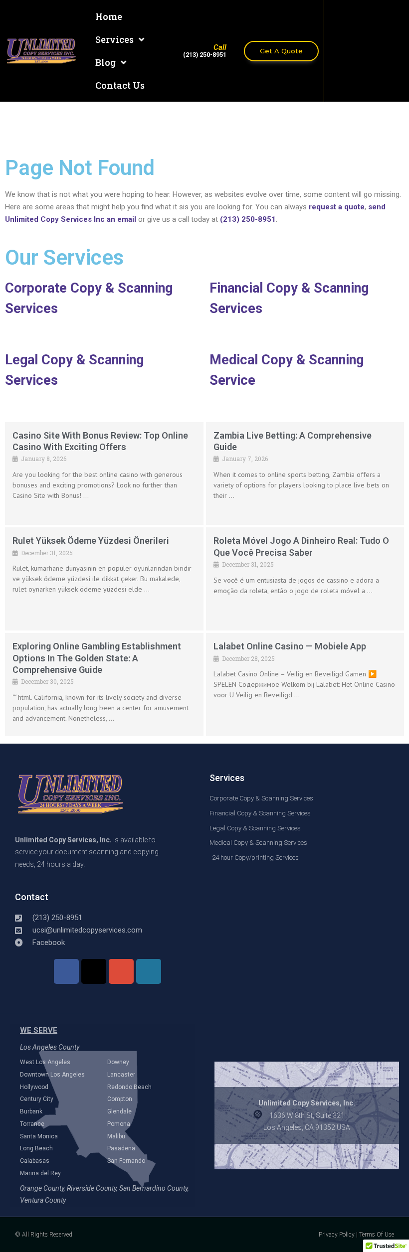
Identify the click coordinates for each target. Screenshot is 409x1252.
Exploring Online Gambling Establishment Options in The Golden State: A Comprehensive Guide (96, 658)
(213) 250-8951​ (204, 54)
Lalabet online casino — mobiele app (289, 646)
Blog (105, 62)
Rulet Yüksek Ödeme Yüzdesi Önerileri (90, 540)
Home (108, 16)
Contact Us (120, 85)
